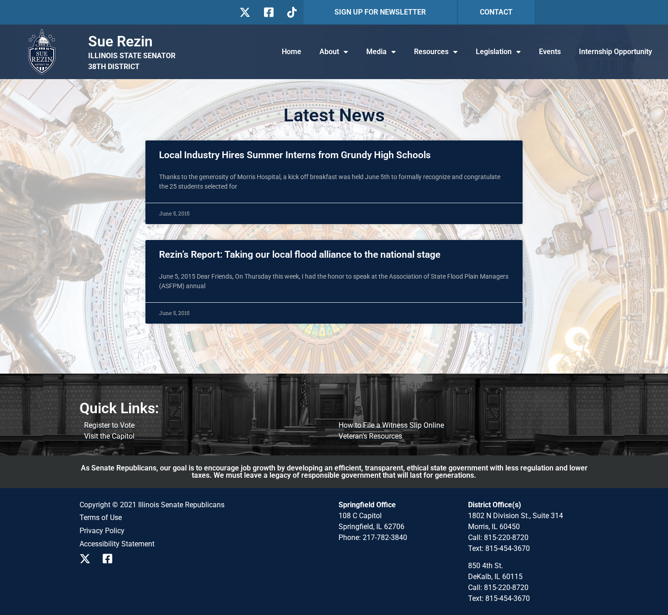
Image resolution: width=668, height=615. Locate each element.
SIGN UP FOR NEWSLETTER (380, 12)
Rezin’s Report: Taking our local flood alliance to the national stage (299, 254)
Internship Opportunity (615, 51)
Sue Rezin (120, 41)
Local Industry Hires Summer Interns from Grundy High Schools (295, 155)
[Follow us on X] (245, 12)
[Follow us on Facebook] (268, 12)
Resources (431, 51)
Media (376, 51)
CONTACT (496, 12)
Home (291, 51)
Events (550, 51)
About (329, 51)
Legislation (494, 51)
